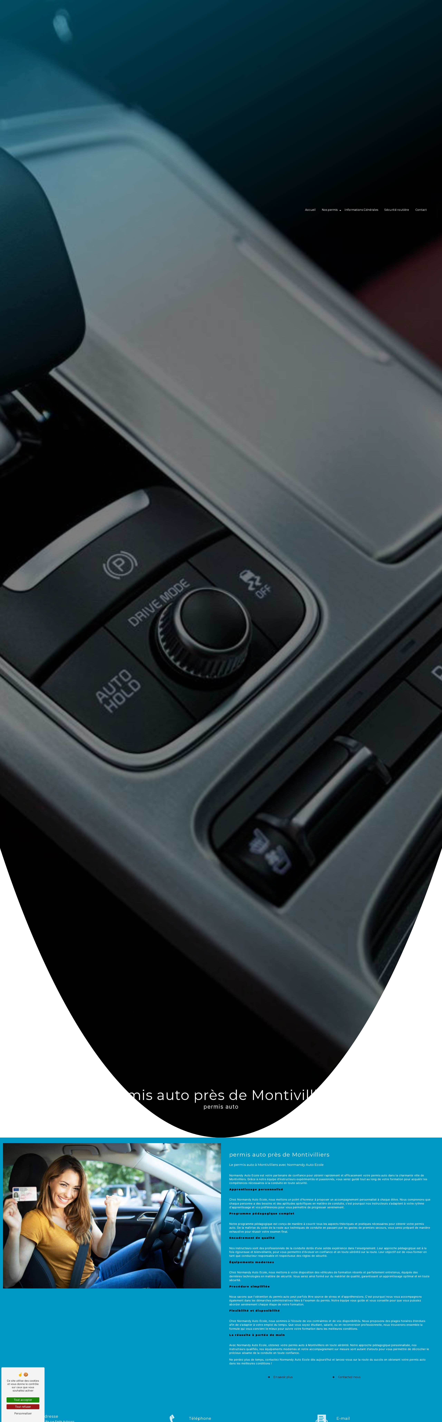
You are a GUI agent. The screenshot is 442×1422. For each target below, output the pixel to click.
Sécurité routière (396, 209)
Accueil (310, 209)
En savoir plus (282, 1377)
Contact (421, 209)
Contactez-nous (349, 1377)
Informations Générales (361, 209)
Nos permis (330, 209)
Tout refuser (23, 1406)
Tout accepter (23, 1399)
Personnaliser (23, 1413)
